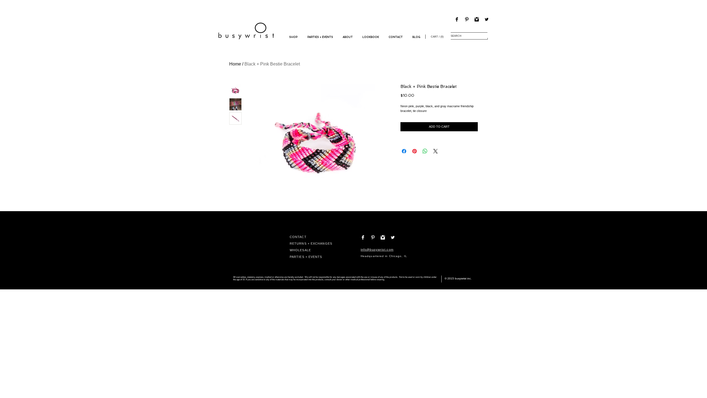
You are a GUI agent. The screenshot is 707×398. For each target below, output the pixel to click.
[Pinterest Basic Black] (467, 19)
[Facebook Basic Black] (457, 19)
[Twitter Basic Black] (486, 19)
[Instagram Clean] (383, 237)
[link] (436, 36)
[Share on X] (435, 151)
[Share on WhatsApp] (425, 151)
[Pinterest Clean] (373, 237)
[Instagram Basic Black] (476, 19)
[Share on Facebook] (404, 151)
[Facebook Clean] (363, 237)
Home (235, 64)
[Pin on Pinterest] (414, 151)
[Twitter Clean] (393, 237)
